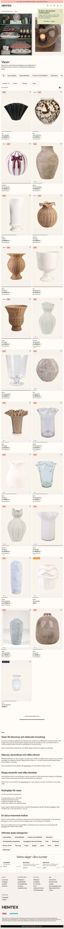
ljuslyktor (53, 807)
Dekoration (54, 75)
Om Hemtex (36, 884)
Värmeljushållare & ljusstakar (11, 841)
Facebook (5, 880)
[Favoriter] (54, 5)
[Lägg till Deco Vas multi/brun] (61, 130)
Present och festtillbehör (40, 75)
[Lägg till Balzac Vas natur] (30, 285)
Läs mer (3, 69)
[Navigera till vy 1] (6, 131)
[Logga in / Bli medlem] (51, 5)
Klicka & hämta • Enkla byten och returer (32, 926)
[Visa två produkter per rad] (59, 88)
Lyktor (42, 845)
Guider (51, 890)
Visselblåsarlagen (38, 890)
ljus (48, 807)
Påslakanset (21, 880)
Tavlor (49, 845)
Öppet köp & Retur (54, 888)
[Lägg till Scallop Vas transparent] (61, 441)
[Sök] (47, 5)
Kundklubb (36, 882)
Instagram (5, 882)
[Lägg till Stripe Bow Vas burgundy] (30, 182)
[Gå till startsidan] (6, 5)
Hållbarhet (36, 880)
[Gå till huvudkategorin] (3, 76)
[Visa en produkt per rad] (61, 88)
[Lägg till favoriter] (30, 92)
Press (34, 886)
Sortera (15, 83)
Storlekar (24, 83)
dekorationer (24, 782)
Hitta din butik (53, 882)
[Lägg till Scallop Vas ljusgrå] (61, 544)
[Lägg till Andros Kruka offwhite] (30, 596)
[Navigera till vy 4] (53, 131)
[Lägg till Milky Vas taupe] (30, 441)
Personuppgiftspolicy (55, 886)
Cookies (51, 884)
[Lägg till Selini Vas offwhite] (61, 389)
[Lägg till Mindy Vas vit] (30, 233)
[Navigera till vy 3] (27, 131)
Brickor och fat (7, 845)
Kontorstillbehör (24, 75)
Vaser (47, 841)
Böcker (57, 845)
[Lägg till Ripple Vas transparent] (30, 389)
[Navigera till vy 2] (16, 131)
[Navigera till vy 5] (60, 131)
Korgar (26, 845)
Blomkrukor (55, 841)
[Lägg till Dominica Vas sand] (30, 544)
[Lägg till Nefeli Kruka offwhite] (30, 648)
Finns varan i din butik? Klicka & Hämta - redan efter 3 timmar (32, 1)
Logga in (4, 899)
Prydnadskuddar (22, 884)
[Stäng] (61, 11)
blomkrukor (27, 766)
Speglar (34, 845)
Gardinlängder (22, 882)
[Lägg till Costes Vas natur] (30, 337)
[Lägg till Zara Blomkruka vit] (61, 285)
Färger (34, 83)
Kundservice (52, 880)
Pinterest (4, 886)
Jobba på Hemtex (38, 888)
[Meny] (61, 5)
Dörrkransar (6, 850)
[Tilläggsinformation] (10, 137)
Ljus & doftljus (12, 75)
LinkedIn (4, 884)
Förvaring (18, 845)
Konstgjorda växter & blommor (32, 841)
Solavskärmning (22, 888)
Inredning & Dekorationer (7, 11)
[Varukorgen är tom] (57, 5)
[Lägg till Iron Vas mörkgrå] (30, 130)
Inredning (20, 886)
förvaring (4, 826)
